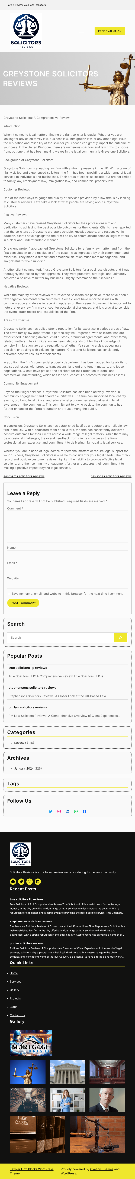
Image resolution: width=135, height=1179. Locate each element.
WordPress (68, 1173)
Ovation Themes (101, 1169)
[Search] (120, 637)
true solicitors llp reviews (28, 668)
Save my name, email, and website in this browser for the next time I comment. (67, 593)
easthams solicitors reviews (24, 476)
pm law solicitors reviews (28, 707)
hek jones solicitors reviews (111, 476)
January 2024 (24, 768)
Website (13, 578)
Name (12, 547)
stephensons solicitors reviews (32, 687)
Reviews (20, 743)
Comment (15, 508)
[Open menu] (81, 31)
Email (12, 563)
